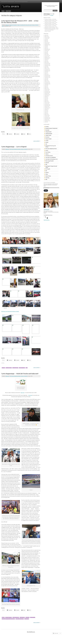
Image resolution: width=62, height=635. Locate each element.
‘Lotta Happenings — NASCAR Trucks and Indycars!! (19, 374)
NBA (46, 164)
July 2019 (46, 60)
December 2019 (47, 55)
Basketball (47, 130)
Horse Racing (47, 152)
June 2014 (46, 98)
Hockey (46, 150)
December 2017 (47, 69)
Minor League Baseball (49, 160)
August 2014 (47, 95)
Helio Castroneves (16, 617)
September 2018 (47, 65)
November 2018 (47, 64)
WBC (46, 179)
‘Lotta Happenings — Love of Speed (13, 147)
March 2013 (47, 114)
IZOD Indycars (22, 617)
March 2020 (47, 54)
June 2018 (46, 66)
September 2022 (47, 44)
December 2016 (47, 75)
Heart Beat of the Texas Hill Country (50, 146)
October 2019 (47, 56)
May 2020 (46, 52)
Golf (46, 144)
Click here (22, 392)
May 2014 (46, 99)
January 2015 (47, 90)
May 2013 (46, 112)
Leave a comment (36, 367)
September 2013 (47, 107)
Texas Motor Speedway (19, 618)
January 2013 (47, 116)
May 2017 (46, 73)
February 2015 (47, 89)
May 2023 (46, 40)
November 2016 (47, 76)
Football (46, 140)
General (46, 142)
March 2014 (47, 101)
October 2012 (47, 119)
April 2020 (46, 53)
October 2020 (47, 50)
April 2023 (46, 41)
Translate (51, 15)
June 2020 (46, 51)
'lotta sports (11, 6)
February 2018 (47, 68)
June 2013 (46, 111)
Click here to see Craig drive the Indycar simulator (10, 311)
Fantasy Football (48, 138)
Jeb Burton (27, 617)
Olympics (47, 172)
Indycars (22, 149)
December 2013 (47, 104)
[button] (21, 101)
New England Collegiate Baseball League (51, 167)
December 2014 (47, 91)
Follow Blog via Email (49, 182)
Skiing (46, 174)
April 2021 (46, 48)
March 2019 (47, 62)
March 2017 (47, 74)
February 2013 (47, 115)
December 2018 (47, 63)
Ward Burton (27, 618)
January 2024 (47, 38)
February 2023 (47, 42)
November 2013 (47, 105)
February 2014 (47, 102)
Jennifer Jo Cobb (9, 367)
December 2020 (47, 49)
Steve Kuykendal (22, 367)
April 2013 (46, 113)
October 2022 (47, 43)
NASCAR (25, 149)
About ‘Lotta (8, 11)
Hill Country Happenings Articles (15, 149)
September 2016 (47, 77)
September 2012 (47, 120)
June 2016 (46, 78)
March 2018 (47, 67)
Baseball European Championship (51, 128)
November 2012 (47, 118)
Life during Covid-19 (49, 155)
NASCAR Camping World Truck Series (8, 618)
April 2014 (46, 100)
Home (3, 11)
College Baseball (48, 131)
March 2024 (47, 36)
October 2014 (47, 93)
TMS (26, 367)
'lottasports (7, 149)
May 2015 (46, 86)
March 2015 (47, 88)
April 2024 (46, 35)
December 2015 (47, 82)
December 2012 (47, 117)
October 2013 (47, 106)
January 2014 (47, 103)
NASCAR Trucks (15, 367)
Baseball (46, 126)
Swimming (47, 177)
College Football (48, 135)
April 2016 (46, 79)
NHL (46, 170)
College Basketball (48, 133)
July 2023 (46, 39)
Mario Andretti (32, 617)
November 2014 (47, 92)
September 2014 (47, 94)
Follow (46, 190)
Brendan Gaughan (9, 617)
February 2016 (47, 81)
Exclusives (47, 137)
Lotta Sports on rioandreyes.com (51, 159)
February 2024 (47, 37)
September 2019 (47, 57)
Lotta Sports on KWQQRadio (50, 157)
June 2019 (46, 61)
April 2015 (46, 87)
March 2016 (47, 80)
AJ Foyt (3, 617)
